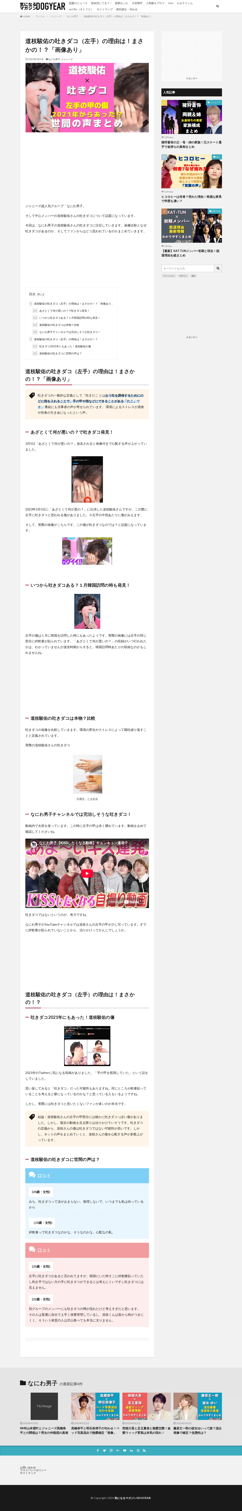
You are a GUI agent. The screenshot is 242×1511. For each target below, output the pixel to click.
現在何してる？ (100, 3)
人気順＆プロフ (155, 3)
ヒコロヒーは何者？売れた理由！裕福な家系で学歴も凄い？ (191, 199)
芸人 (218, 157)
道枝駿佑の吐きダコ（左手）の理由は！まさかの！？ (64, 339)
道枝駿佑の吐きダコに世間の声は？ (57, 353)
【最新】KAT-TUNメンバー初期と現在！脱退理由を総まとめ (190, 253)
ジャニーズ (55, 16)
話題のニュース (78, 3)
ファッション (169, 276)
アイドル (40, 16)
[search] (218, 268)
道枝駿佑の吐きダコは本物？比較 (56, 324)
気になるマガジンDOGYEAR (133, 1497)
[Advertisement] (87, 168)
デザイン (183, 276)
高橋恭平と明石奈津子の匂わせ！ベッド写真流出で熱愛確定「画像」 (95, 1430)
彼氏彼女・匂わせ (126, 9)
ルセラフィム (185, 3)
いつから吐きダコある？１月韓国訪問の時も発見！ (66, 317)
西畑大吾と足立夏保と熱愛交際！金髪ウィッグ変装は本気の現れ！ (146, 1430)
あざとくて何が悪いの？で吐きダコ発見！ (61, 310)
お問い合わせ (28, 1467)
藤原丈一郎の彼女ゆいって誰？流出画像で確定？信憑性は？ (197, 1430)
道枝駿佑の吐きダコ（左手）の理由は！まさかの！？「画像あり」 (118, 16)
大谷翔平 (137, 3)
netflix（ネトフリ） (81, 9)
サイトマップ (105, 9)
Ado (170, 3)
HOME (26, 16)
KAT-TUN (216, 211)
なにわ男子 (72, 16)
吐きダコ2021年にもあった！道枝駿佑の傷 (62, 346)
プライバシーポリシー (33, 1470)
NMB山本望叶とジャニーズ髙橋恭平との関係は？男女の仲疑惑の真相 (44, 1430)
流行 (193, 276)
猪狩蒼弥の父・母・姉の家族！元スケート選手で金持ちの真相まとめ (191, 144)
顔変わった (121, 3)
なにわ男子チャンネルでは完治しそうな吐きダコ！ (66, 331)
